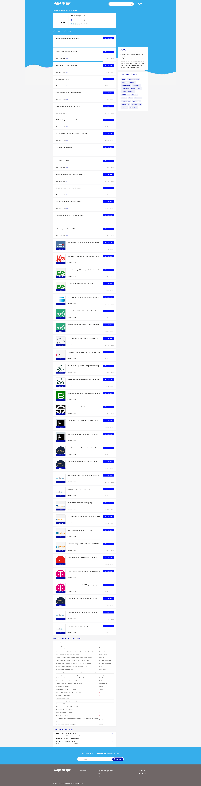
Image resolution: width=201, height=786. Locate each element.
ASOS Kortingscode (72, 10)
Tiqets (99, 776)
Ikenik (123, 79)
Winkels (62, 10)
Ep (140, 104)
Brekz (130, 98)
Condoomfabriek (136, 88)
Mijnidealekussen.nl (133, 79)
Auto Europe (133, 107)
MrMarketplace (126, 85)
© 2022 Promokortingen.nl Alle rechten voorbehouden (68, 783)
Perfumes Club (126, 101)
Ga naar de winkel (71, 248)
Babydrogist (136, 85)
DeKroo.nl (137, 98)
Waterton (134, 104)
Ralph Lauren (125, 94)
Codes (58, 31)
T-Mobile (134, 94)
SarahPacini (125, 88)
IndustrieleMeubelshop (128, 82)
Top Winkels (141, 4)
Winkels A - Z (84, 770)
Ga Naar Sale (108, 38)
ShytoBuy (131, 91)
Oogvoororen (125, 104)
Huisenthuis (136, 101)
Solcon (124, 91)
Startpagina (56, 10)
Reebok (124, 98)
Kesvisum (124, 107)
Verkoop (69, 31)
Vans (99, 773)
